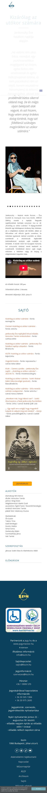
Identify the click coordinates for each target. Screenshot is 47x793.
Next (38, 172)
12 (34, 206)
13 (36, 206)
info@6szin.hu (23, 654)
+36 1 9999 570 (23, 684)
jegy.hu (28, 640)
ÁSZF (23, 771)
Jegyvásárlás (22, 483)
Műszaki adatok (23, 785)
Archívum (23, 776)
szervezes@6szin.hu (23, 674)
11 (32, 206)
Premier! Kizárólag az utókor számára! (20, 326)
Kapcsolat (23, 761)
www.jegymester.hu (23, 643)
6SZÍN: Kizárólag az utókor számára (19, 354)
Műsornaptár (23, 766)
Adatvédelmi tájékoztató (23, 756)
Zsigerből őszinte (12, 361)
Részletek (15, 791)
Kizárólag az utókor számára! (16, 319)
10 (29, 206)
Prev (8, 172)
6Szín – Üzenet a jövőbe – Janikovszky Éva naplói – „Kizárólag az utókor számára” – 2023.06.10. (21, 371)
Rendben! (38, 788)
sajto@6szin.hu (23, 664)
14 (39, 206)
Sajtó (23, 781)
